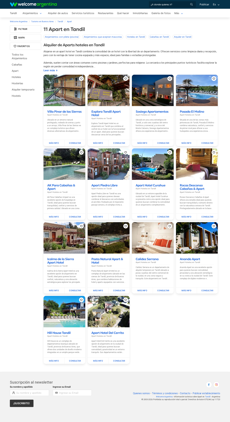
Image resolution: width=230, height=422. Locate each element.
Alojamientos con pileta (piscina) (62, 36)
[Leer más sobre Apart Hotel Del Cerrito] (98, 361)
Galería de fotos (161, 13)
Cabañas (17, 64)
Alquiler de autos (58, 13)
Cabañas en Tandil (159, 36)
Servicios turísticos (83, 13)
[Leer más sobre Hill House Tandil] (53, 361)
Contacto (185, 393)
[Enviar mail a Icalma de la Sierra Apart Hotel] (74, 290)
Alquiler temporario (23, 89)
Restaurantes (105, 13)
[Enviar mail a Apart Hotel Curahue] (163, 217)
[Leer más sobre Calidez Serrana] (142, 290)
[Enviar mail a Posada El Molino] (207, 143)
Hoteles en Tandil (136, 36)
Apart (15, 70)
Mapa (21, 37)
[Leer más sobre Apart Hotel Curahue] (142, 217)
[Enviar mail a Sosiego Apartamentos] (163, 143)
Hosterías (17, 83)
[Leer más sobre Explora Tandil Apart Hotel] (98, 143)
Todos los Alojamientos (19, 56)
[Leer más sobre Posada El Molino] (186, 143)
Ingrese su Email (62, 386)
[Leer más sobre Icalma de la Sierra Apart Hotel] (53, 290)
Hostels (16, 95)
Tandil (13, 13)
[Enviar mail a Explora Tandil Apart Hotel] (119, 143)
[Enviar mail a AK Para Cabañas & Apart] (74, 217)
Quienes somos (141, 393)
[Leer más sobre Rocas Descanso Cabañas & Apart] (186, 217)
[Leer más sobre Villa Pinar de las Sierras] (53, 143)
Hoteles (16, 77)
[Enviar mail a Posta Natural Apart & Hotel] (119, 290)
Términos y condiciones (165, 393)
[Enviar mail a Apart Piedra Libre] (119, 217)
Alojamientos (30, 13)
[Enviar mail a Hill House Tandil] (74, 361)
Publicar (204, 4)
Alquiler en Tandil (182, 36)
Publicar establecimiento (206, 393)
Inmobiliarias (140, 13)
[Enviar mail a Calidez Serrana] (163, 290)
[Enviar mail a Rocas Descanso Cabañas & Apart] (207, 217)
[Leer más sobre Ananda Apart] (186, 290)
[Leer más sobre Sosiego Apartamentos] (142, 143)
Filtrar (22, 29)
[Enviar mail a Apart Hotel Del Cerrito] (119, 361)
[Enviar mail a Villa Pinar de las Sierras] (74, 143)
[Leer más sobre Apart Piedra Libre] (98, 217)
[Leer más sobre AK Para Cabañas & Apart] (53, 217)
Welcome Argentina (164, 397)
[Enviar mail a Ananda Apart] (207, 290)
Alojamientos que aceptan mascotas (103, 36)
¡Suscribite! (21, 403)
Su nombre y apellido (21, 386)
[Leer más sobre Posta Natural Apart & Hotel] (98, 290)
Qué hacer (123, 13)
